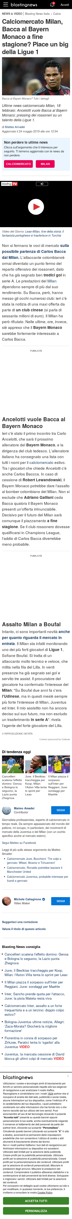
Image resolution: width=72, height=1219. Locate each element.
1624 (50, 1093)
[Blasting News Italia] (24, 4)
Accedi (65, 5)
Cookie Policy (44, 1192)
